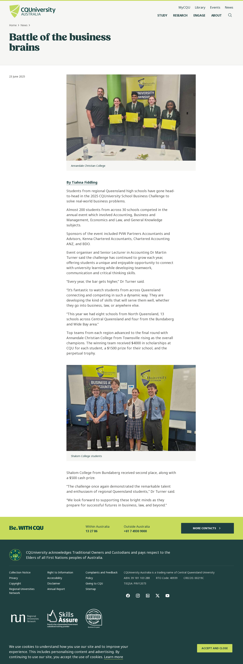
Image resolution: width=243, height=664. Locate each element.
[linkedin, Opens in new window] (148, 595)
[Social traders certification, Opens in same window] (94, 619)
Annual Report (56, 589)
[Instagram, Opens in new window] (138, 595)
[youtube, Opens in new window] (167, 595)
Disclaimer (53, 583)
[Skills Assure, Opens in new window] (62, 619)
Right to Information (60, 572)
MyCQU (184, 7)
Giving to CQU (94, 583)
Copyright (15, 583)
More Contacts (204, 528)
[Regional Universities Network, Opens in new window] (24, 619)
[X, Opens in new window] (157, 595)
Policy (89, 578)
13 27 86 (91, 531)
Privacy (13, 578)
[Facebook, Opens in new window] (128, 595)
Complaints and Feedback (102, 572)
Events (215, 7)
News (229, 7)
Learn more (113, 657)
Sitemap (91, 589)
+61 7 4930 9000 (135, 531)
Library (200, 7)
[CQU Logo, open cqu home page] (32, 11)
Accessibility (54, 578)
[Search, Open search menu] (230, 15)
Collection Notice (20, 572)
